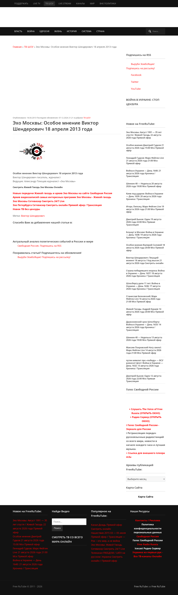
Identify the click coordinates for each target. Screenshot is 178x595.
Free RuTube (141, 586)
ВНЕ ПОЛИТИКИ (108, 3)
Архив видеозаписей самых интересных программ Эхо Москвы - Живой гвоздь (62, 197)
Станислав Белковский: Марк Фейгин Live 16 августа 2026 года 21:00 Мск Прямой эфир (143, 299)
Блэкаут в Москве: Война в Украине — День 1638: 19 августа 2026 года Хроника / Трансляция (145, 235)
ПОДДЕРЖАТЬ (21, 3)
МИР (92, 3)
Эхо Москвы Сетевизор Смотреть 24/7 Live (39, 201)
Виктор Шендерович (33, 215)
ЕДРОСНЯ (44, 31)
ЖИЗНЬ (58, 31)
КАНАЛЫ (80, 3)
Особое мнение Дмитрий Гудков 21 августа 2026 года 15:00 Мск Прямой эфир (145, 148)
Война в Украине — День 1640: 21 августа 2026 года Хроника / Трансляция (143, 173)
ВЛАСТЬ (18, 31)
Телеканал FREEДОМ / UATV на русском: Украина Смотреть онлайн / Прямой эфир (108, 556)
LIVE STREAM (65, 3)
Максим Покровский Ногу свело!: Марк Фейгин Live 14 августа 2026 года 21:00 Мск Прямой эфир (143, 350)
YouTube (135, 88)
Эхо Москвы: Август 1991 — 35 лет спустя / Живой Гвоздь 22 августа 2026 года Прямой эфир (144, 135)
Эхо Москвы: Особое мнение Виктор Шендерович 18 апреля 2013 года (56, 126)
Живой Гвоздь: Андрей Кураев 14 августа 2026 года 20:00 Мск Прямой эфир (145, 312)
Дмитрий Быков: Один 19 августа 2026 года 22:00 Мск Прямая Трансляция (143, 222)
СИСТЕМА (86, 31)
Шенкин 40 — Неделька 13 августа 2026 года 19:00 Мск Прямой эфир (144, 339)
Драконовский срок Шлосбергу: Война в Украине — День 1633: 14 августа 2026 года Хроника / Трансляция (143, 325)
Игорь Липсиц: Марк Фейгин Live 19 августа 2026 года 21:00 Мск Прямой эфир (145, 209)
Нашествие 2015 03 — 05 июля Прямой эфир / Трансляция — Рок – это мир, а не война (108, 536)
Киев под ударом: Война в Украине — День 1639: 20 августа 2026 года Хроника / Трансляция (144, 196)
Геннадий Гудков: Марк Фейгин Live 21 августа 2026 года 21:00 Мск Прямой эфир (145, 160)
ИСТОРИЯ (72, 31)
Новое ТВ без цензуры (26, 209)
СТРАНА (100, 31)
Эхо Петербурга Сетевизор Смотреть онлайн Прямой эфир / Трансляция (57, 205)
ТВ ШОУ (49, 3)
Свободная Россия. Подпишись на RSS (39, 245)
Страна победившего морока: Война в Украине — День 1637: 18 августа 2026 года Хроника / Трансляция (145, 273)
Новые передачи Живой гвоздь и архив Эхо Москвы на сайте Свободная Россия (62, 193)
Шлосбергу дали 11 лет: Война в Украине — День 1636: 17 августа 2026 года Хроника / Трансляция (143, 286)
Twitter (134, 81)
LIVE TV (36, 3)
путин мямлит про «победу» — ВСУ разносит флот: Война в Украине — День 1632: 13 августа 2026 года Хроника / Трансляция (144, 364)
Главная (17, 46)
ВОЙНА (31, 31)
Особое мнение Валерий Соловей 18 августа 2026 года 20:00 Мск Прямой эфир (145, 247)
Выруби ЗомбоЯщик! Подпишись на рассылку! (43, 257)
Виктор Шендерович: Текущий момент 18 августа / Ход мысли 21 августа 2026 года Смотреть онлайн (144, 260)
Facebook (135, 74)
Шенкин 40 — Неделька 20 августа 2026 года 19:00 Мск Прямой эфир (144, 185)
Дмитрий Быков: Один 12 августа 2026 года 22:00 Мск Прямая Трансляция (143, 378)
